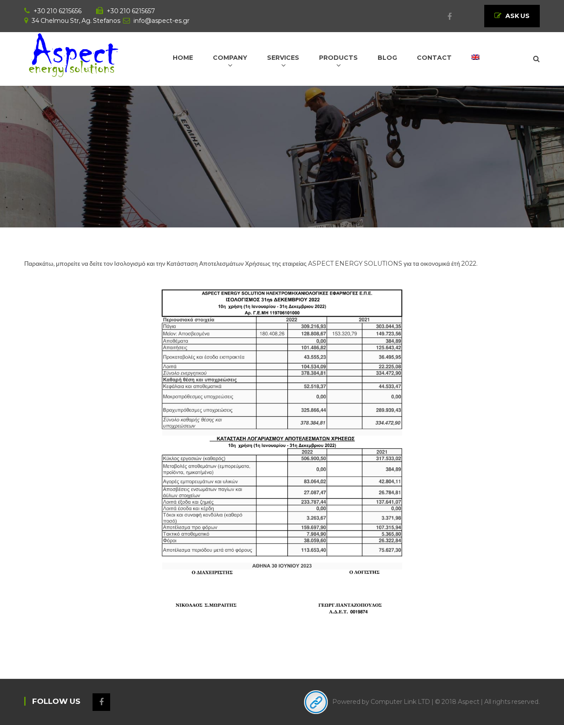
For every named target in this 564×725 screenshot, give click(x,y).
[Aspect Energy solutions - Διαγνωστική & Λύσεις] (73, 54)
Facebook (445, 17)
